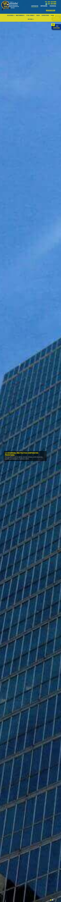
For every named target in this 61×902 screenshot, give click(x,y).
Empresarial (43, 6)
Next (59, 451)
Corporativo (34, 6)
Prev (2, 451)
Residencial (53, 6)
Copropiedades (50, 10)
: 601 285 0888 (51, 4)
